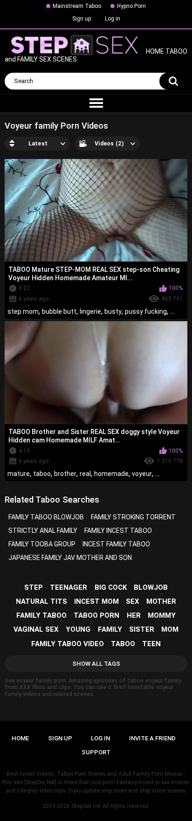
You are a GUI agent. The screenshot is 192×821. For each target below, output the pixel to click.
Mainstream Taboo (77, 6)
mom (169, 629)
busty (113, 311)
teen (151, 644)
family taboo (41, 615)
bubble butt (59, 311)
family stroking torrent (133, 517)
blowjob (151, 587)
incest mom (96, 601)
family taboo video (67, 644)
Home (20, 738)
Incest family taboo (116, 544)
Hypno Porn (131, 6)
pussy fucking (146, 311)
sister (141, 629)
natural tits (41, 601)
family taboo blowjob (46, 517)
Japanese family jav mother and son (70, 557)
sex (132, 601)
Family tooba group (41, 544)
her (134, 615)
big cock (111, 587)
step (33, 587)
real (85, 473)
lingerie (90, 311)
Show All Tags (96, 663)
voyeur (142, 473)
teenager (68, 587)
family (110, 629)
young (78, 629)
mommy (162, 615)
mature (18, 473)
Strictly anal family (42, 530)
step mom (23, 311)
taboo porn (96, 615)
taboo (42, 473)
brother (65, 473)
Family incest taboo (118, 530)
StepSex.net (86, 806)
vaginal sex (36, 629)
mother (161, 601)
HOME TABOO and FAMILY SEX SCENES (96, 55)
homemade (111, 473)
